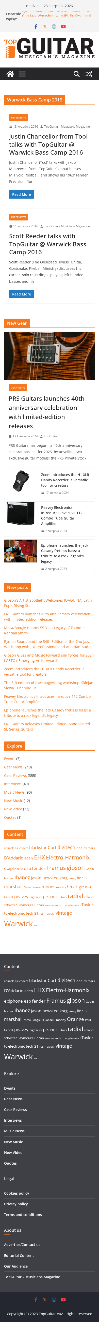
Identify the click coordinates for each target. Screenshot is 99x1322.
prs (46, 896)
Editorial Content (19, 1255)
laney (72, 878)
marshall (13, 886)
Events (9, 758)
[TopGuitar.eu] (10, 74)
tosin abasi (47, 913)
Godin (90, 869)
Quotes (10, 817)
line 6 (82, 877)
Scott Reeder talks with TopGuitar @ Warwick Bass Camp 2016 (47, 244)
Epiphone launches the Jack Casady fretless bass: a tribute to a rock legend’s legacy (64, 553)
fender (38, 868)
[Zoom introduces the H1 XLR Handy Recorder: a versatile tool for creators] (20, 484)
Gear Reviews (15, 775)
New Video (13, 809)
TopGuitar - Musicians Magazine (67, 126)
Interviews (18, 117)
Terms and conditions (23, 1214)
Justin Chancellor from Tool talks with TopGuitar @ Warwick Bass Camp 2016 (48, 144)
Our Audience (16, 1266)
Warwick (18, 923)
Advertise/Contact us (22, 1244)
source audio (53, 905)
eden (28, 858)
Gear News (18, 387)
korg (64, 877)
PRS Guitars (58, 897)
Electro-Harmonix (68, 857)
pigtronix (35, 897)
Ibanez (22, 877)
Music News (14, 792)
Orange (75, 886)
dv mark (89, 848)
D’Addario (13, 858)
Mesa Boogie (32, 887)
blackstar (38, 847)
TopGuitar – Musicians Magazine (32, 1276)
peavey (21, 896)
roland (88, 897)
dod (79, 847)
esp (27, 868)
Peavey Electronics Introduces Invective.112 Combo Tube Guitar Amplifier (61, 515)
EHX (39, 857)
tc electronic (14, 913)
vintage (64, 913)
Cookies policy (16, 1193)
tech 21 (32, 913)
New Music (13, 800)
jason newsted (45, 878)
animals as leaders (16, 848)
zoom (37, 925)
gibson (76, 868)
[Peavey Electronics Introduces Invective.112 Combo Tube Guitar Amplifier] (20, 519)
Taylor (87, 905)
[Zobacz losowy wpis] (89, 74)
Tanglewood (71, 905)
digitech (66, 847)
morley (61, 887)
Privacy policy (16, 1203)
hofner (8, 878)
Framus (56, 867)
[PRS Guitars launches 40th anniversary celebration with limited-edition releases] (49, 356)
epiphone (13, 868)
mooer (48, 886)
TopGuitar (51, 436)
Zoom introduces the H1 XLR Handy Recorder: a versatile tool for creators (65, 480)
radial (75, 896)
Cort (52, 847)
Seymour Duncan (31, 905)
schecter (10, 905)
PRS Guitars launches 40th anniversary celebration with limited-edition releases (47, 412)
